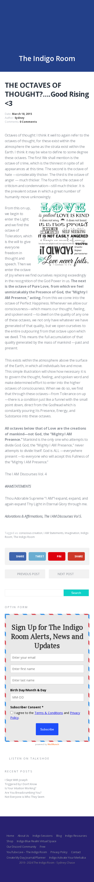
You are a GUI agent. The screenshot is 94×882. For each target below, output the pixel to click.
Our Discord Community (21, 847)
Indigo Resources (76, 836)
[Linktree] (51, 826)
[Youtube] (43, 826)
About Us (23, 836)
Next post (65, 574)
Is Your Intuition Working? (20, 788)
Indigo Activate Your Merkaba (67, 857)
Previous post (28, 574)
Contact (76, 852)
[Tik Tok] (59, 826)
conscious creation (30, 533)
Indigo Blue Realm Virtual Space (36, 841)
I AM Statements (53, 533)
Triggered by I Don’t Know (21, 784)
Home (10, 836)
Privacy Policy (59, 852)
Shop (10, 841)
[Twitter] (35, 826)
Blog (59, 836)
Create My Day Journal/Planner (26, 857)
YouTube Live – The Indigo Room (27, 852)
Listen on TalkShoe (29, 758)
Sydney (19, 118)
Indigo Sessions (42, 836)
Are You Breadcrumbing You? (23, 792)
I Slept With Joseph (16, 780)
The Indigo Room (24, 537)
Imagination (72, 533)
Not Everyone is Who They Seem (24, 797)
